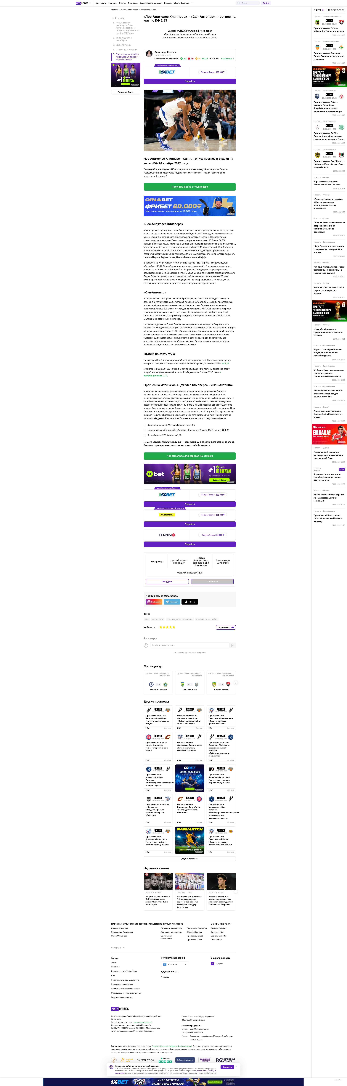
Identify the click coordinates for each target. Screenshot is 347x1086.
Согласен (227, 1067)
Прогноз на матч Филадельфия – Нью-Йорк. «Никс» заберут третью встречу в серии (157, 841)
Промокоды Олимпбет (197, 928)
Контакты (115, 958)
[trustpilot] (165, 1060)
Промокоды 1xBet (195, 936)
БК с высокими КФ (221, 924)
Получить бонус (126, 92)
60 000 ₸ (213, 535)
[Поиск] (238, 3)
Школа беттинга (181, 3)
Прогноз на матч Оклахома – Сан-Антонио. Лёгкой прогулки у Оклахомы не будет (189, 746)
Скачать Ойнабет (218, 928)
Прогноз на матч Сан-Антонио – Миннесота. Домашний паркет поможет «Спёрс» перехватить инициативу (219, 749)
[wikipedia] (145, 1060)
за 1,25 (225, 363)
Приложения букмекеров (122, 932)
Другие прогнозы (156, 701)
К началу (119, 18)
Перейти (190, 81)
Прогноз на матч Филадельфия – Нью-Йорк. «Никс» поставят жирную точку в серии (220, 778)
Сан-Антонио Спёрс (206, 619)
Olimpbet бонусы (194, 932)
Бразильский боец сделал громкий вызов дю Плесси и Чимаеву (328, 518)
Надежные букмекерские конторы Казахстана (136, 924)
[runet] (114, 1060)
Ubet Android (216, 940)
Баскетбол (157, 619)
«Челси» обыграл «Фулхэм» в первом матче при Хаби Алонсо (329, 290)
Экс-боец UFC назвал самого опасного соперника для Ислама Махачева (328, 393)
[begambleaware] (185, 1060)
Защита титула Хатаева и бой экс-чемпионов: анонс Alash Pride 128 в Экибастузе (158, 900)
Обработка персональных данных (126, 993)
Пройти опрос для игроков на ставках (190, 456)
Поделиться (223, 627)
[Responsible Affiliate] (225, 1060)
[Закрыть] (343, 1080)
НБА (147, 619)
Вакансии (115, 967)
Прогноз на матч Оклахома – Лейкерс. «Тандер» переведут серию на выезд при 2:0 (220, 841)
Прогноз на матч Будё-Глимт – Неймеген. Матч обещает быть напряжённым (329, 164)
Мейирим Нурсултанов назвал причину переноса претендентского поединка (329, 373)
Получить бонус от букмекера (190, 186)
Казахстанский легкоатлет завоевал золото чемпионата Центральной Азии (328, 455)
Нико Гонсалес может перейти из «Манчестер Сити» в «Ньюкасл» (329, 498)
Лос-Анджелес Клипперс (180, 619)
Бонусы (168, 3)
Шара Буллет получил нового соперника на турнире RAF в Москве (329, 249)
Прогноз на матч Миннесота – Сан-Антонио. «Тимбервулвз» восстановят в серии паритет (158, 779)
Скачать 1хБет (217, 932)
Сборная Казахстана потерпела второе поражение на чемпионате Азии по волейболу (329, 227)
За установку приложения (166, 937)
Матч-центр (101, 3)
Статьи (122, 3)
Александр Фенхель (165, 52)
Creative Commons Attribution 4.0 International (172, 1046)
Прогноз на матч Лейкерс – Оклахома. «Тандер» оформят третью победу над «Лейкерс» (158, 809)
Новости (113, 3)
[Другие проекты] (83, 3)
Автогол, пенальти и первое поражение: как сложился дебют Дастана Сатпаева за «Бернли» (221, 900)
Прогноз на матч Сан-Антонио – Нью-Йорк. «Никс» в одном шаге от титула (157, 719)
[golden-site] (126, 1060)
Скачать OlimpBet (218, 936)
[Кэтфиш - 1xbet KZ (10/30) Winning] (173, 1082)
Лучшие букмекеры (119, 928)
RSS (113, 975)
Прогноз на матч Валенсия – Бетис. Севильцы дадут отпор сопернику (329, 56)
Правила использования (122, 984)
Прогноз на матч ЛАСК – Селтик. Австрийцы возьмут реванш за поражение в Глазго (329, 136)
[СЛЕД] (236, 683)
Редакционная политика (122, 997)
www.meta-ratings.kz (143, 1022)
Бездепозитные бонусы (171, 928)
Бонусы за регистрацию (171, 932)
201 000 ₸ (212, 515)
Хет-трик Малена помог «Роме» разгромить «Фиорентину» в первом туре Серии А (329, 270)
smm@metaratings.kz (199, 1029)
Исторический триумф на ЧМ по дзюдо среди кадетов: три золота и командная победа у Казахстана (189, 901)
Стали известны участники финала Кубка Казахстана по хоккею (328, 414)
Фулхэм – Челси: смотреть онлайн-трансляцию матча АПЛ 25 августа (327, 477)
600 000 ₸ (212, 72)
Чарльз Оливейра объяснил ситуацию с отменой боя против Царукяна (328, 352)
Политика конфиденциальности (125, 980)
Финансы (165, 977)
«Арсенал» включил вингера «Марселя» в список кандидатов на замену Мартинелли (328, 203)
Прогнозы (133, 3)
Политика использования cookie (125, 988)
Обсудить (167, 581)
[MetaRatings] (120, 1009)
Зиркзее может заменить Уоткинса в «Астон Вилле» (327, 183)
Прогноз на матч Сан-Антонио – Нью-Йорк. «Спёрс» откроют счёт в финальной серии (188, 719)
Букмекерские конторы (151, 3)
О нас (113, 962)
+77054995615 (196, 1032)
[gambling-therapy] (204, 1060)
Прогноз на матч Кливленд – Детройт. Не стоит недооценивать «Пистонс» (188, 808)
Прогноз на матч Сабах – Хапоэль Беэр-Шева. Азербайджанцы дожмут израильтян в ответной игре (328, 107)
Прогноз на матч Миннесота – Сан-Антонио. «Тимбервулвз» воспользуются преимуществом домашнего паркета (221, 811)
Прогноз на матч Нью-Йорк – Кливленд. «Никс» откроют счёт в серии (157, 746)
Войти (266, 3)
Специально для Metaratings (124, 971)
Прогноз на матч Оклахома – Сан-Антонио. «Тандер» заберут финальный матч (221, 719)
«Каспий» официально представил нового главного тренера (328, 332)
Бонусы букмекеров (172, 924)
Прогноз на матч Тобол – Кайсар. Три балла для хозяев (329, 30)
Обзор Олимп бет (119, 936)
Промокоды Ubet (194, 940)
